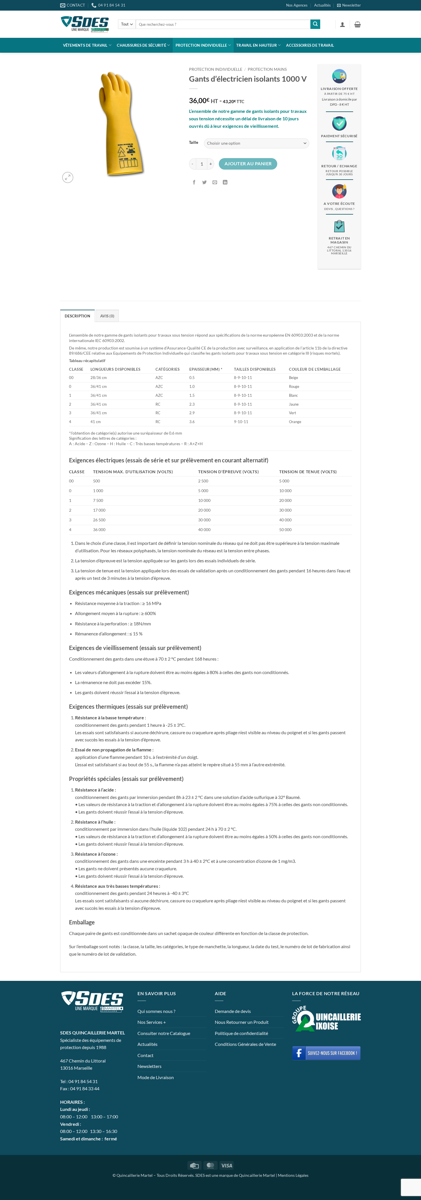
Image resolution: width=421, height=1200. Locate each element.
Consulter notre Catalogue (163, 1033)
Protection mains (267, 69)
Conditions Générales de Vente (245, 1044)
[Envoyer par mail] (215, 182)
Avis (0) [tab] (107, 316)
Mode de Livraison (155, 1077)
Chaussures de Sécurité (141, 45)
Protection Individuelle (201, 45)
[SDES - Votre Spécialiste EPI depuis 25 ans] (84, 24)
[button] (349, 5)
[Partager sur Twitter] (204, 182)
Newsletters (149, 1066)
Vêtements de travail (85, 45)
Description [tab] (77, 316)
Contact (145, 1055)
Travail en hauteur (256, 45)
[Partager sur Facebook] (194, 182)
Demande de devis (233, 1011)
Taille (193, 143)
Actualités (322, 5)
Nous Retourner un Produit (242, 1022)
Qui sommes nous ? (156, 1011)
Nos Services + (151, 1022)
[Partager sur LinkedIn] (225, 182)
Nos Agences (297, 5)
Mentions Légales (293, 1175)
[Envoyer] (315, 24)
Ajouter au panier (248, 163)
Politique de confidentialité (241, 1033)
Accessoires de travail (310, 45)
